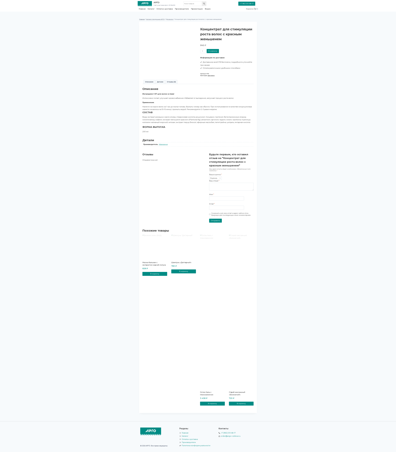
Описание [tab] (149, 82)
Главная (142, 9)
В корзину (212, 51)
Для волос (211, 75)
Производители (182, 9)
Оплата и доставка (164, 9)
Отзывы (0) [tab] (171, 82)
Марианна (163, 144)
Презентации (197, 9)
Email (212, 204)
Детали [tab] (160, 82)
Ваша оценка (215, 175)
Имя (211, 194)
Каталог (151, 9)
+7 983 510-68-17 (247, 4)
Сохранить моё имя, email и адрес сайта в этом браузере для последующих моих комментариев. (231, 214)
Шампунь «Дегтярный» (181, 262)
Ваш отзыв (214, 181)
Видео (208, 9)
